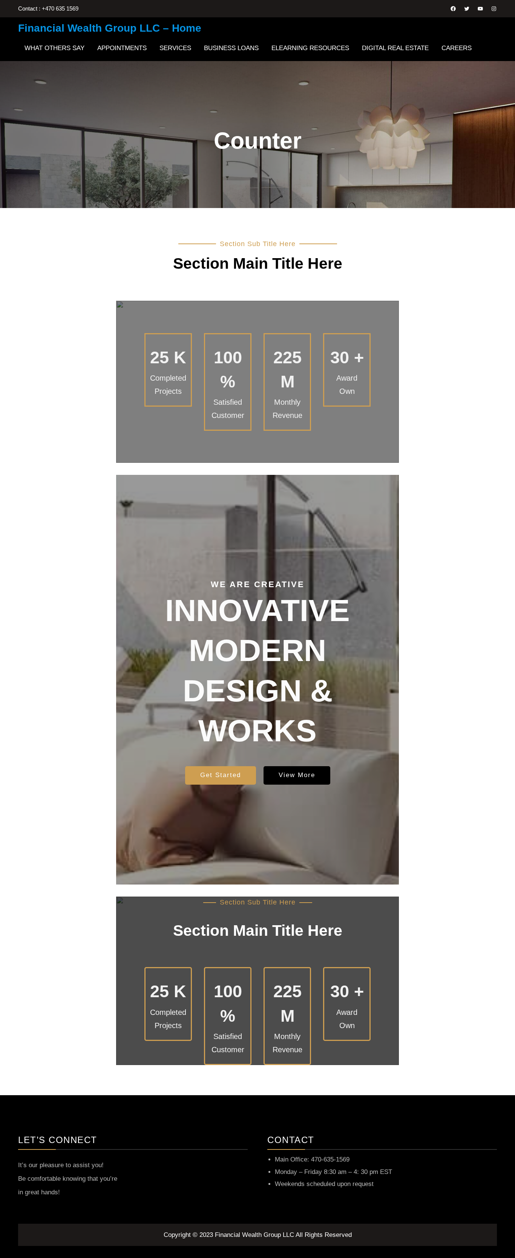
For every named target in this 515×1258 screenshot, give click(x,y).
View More (297, 775)
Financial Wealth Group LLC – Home (109, 28)
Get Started (220, 775)
